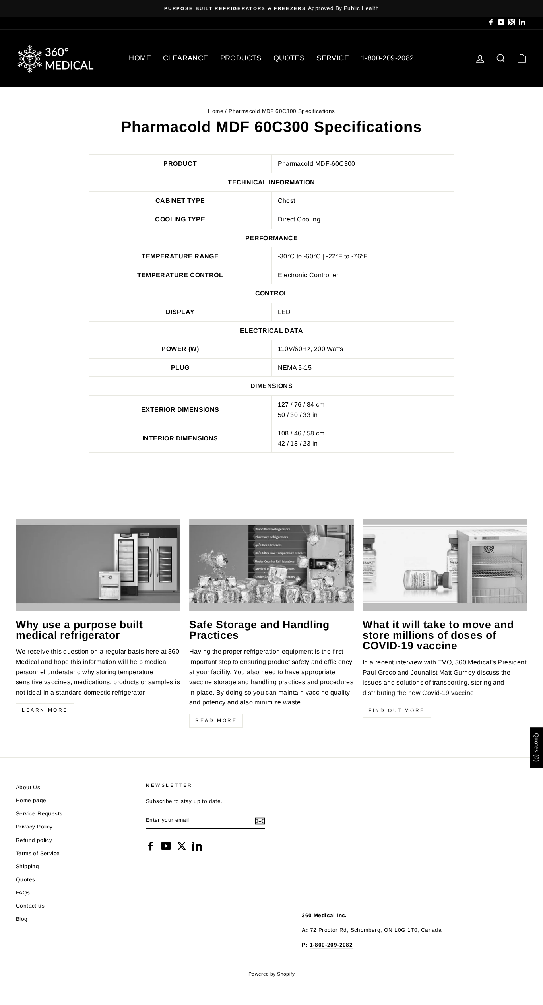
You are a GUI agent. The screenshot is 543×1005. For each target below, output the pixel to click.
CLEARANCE (185, 58)
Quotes (25, 880)
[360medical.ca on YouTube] (166, 846)
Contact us (30, 906)
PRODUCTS (241, 58)
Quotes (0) (536, 747)
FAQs (23, 893)
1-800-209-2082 (387, 58)
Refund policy (34, 840)
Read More (216, 720)
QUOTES (288, 58)
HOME (140, 58)
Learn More (45, 710)
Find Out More (396, 710)
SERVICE (332, 58)
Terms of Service (38, 853)
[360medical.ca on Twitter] (181, 846)
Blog (22, 919)
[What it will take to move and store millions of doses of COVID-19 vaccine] (445, 565)
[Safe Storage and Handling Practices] (271, 565)
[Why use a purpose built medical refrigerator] (98, 565)
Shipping (27, 866)
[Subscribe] (260, 820)
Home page (31, 800)
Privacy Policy (34, 827)
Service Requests (39, 814)
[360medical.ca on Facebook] (150, 846)
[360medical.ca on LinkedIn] (197, 846)
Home (215, 111)
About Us (28, 787)
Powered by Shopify (271, 974)
